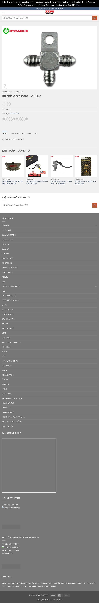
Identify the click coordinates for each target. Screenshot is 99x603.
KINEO (5, 324)
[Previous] (2, 173)
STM (4, 333)
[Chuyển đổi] (95, 225)
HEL (3, 282)
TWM (4, 370)
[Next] (97, 173)
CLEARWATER (8, 375)
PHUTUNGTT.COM (10, 544)
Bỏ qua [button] (78, 5)
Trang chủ (7, 92)
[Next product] (4, 104)
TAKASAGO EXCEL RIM (12, 398)
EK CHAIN (6, 230)
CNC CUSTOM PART (11, 286)
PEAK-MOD (7, 272)
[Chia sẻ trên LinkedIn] (26, 119)
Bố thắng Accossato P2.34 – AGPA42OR (85, 183)
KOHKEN (6, 347)
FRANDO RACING (10, 361)
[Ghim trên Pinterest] (21, 119)
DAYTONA (6, 394)
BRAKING (6, 338)
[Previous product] (9, 104)
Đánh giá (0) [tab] (32, 133)
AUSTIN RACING (9, 296)
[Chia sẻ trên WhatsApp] (4, 119)
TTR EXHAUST (8, 328)
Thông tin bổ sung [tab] (17, 133)
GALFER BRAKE (9, 235)
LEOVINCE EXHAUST (11, 300)
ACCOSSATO (19, 92)
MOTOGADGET (8, 403)
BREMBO (6, 226)
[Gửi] (94, 18)
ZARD (4, 389)
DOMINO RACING (10, 268)
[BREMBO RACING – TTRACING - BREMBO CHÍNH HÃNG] (49, 12)
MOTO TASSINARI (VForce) (13, 417)
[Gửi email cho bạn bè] (17, 119)
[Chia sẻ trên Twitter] (13, 119)
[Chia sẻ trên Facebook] (8, 119)
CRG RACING (8, 412)
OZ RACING (7, 240)
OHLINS (5, 254)
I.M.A (4, 305)
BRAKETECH (7, 314)
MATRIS (5, 384)
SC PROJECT (7, 310)
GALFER (5, 249)
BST (3, 356)
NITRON (5, 244)
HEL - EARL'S (7, 426)
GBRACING (7, 263)
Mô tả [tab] (4, 133)
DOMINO (6, 408)
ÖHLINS (5, 380)
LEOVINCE (6, 366)
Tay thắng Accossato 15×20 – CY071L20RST (37, 183)
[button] (3, 13)
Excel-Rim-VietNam (10, 505)
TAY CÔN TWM (8, 319)
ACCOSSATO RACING (11, 342)
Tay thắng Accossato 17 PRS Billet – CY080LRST (61, 183)
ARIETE (5, 277)
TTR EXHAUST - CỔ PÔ (12, 422)
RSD (4, 291)
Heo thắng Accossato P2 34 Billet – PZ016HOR (12, 183)
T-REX (4, 352)
